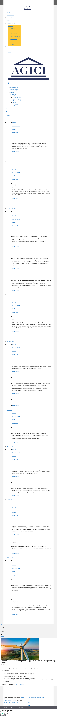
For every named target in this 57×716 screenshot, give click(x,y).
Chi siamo (9, 12)
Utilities (8, 115)
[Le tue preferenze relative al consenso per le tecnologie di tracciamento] (2, 713)
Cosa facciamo (10, 15)
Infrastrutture (10, 557)
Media (14, 129)
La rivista (12, 28)
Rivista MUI (10, 26)
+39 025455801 (33, 697)
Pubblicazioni (10, 17)
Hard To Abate (10, 446)
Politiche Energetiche (11, 499)
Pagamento (3, 715)
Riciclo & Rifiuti (10, 341)
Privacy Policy (8, 702)
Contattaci (15, 104)
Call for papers (14, 33)
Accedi (9, 52)
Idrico (8, 294)
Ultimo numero (17, 97)
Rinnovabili (9, 161)
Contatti (34, 0)
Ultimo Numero (14, 31)
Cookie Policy (15, 702)
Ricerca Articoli (13, 39)
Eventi (8, 20)
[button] (5, 47)
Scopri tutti (15, 132)
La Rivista (15, 95)
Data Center (9, 410)
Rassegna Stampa (11, 23)
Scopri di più (15, 151)
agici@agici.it (40, 697)
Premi (11, 41)
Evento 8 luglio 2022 (15, 36)
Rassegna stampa (15, 91)
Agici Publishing (20, 684)
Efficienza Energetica (11, 208)
